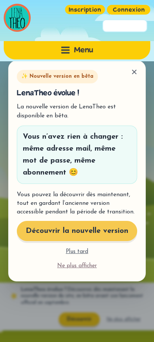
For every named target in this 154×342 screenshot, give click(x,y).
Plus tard (77, 252)
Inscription (85, 10)
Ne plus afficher (77, 266)
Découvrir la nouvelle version (77, 231)
